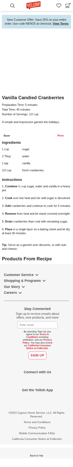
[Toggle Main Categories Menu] (5, 6)
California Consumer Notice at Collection (38, 347)
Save (7, 135)
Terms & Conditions (37, 335)
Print (60, 135)
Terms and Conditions (37, 422)
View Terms (61, 23)
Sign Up (37, 355)
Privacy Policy (37, 427)
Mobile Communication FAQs (37, 433)
